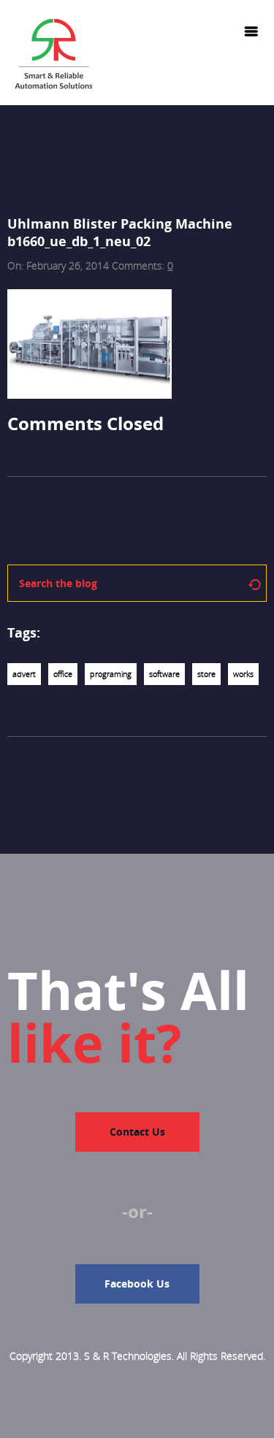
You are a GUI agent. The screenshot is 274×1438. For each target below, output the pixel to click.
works (243, 673)
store (206, 673)
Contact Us (137, 1132)
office (62, 673)
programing (111, 673)
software (164, 673)
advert (24, 673)
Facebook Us (137, 1283)
